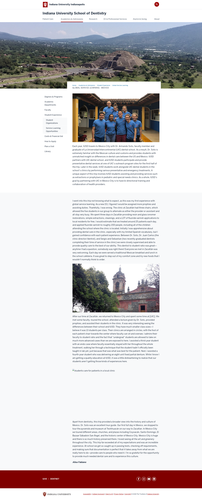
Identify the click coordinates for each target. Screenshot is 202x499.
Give (45, 479)
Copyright (128, 494)
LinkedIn (154, 479)
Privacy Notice (118, 494)
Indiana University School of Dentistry (74, 13)
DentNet (54, 479)
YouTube (149, 479)
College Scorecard (98, 494)
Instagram (144, 479)
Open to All (109, 494)
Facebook (139, 479)
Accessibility (87, 494)
